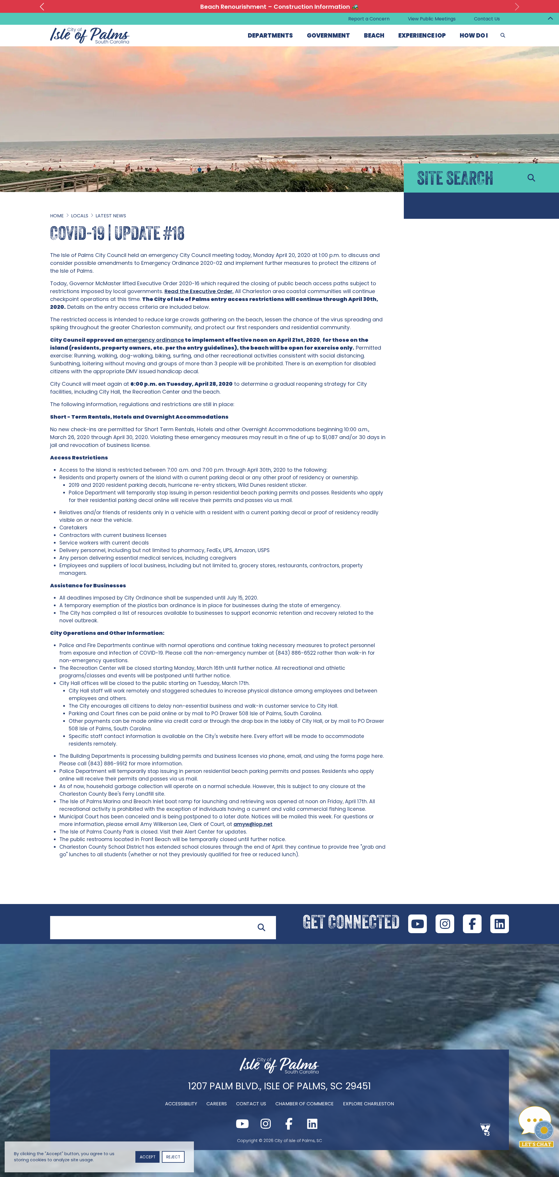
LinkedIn (499, 924)
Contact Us (487, 18)
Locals (79, 215)
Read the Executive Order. (198, 291)
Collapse (550, 19)
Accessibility (181, 1103)
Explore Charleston (368, 1103)
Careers (216, 1103)
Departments (270, 35)
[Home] (279, 1071)
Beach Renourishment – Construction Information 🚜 (279, 7)
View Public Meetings (432, 18)
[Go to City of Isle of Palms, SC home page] (90, 31)
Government (328, 35)
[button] (42, 6)
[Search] (503, 35)
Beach (374, 35)
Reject (173, 1157)
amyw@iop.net (253, 824)
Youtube (417, 924)
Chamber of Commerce (304, 1103)
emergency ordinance (154, 339)
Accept (147, 1157)
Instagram (445, 924)
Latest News (110, 215)
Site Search (62, 912)
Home (57, 215)
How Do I (474, 35)
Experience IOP (422, 35)
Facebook (472, 924)
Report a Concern (369, 18)
